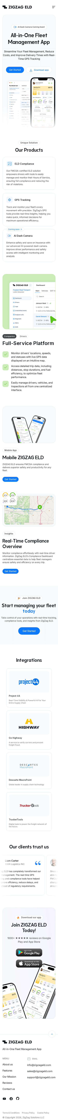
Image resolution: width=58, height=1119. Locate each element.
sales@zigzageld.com (39, 1071)
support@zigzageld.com (41, 1077)
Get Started (15, 69)
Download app (41, 70)
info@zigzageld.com (39, 1065)
